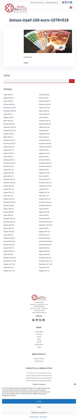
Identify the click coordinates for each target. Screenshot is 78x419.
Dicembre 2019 (8, 222)
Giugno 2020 (7, 212)
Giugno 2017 (7, 271)
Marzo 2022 (43, 176)
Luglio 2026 (7, 94)
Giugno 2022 (7, 173)
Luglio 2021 (42, 189)
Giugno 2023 (7, 153)
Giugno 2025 (43, 114)
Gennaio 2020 (43, 218)
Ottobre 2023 (7, 147)
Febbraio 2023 (8, 160)
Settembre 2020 (44, 205)
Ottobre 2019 (7, 225)
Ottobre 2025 (43, 107)
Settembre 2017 (44, 264)
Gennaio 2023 (43, 160)
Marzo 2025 (7, 120)
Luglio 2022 (42, 169)
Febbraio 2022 (8, 179)
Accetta (39, 401)
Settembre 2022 (44, 166)
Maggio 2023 (43, 153)
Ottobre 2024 (43, 127)
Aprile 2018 (7, 254)
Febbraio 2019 (8, 238)
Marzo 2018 (43, 254)
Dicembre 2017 (8, 261)
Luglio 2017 (42, 267)
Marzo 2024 (43, 137)
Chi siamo (39, 334)
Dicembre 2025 (44, 104)
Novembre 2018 (44, 241)
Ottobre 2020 (7, 205)
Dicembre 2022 (8, 163)
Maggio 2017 (43, 271)
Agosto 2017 (7, 267)
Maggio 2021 (43, 192)
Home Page (39, 332)
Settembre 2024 (8, 130)
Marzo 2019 (43, 235)
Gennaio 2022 (43, 179)
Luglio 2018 (42, 248)
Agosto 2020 (7, 209)
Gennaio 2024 (43, 140)
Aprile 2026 (42, 98)
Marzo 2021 (43, 196)
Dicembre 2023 (8, 143)
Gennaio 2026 (7, 104)
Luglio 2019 (42, 228)
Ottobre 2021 (7, 186)
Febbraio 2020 (8, 218)
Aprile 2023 (7, 156)
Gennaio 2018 (43, 257)
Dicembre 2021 (8, 182)
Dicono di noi (39, 344)
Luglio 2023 (42, 150)
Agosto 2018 (7, 248)
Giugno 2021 (7, 192)
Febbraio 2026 (43, 101)
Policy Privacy (43, 416)
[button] (75, 384)
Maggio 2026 (7, 98)
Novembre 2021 (44, 182)
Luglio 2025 (7, 114)
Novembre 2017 (44, 261)
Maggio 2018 (43, 251)
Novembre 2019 (44, 222)
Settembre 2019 (44, 225)
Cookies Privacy (34, 416)
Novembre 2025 (8, 107)
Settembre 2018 (44, 244)
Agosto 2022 (7, 169)
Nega (39, 407)
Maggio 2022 (43, 173)
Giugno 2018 (7, 251)
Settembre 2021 (44, 186)
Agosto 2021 (7, 189)
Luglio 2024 (42, 130)
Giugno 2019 (7, 231)
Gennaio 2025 (7, 124)
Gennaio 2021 (43, 199)
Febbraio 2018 (8, 257)
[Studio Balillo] (16, 13)
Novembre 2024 (8, 127)
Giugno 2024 (7, 134)
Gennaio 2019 (43, 238)
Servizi (39, 337)
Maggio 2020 (43, 212)
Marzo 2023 (43, 156)
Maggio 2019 (43, 231)
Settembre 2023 (44, 147)
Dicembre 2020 (8, 202)
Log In (39, 347)
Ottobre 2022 (7, 166)
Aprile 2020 (7, 215)
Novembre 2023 (44, 143)
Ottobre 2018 (7, 244)
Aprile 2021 (7, 196)
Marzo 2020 (43, 215)
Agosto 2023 (7, 150)
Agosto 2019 (7, 228)
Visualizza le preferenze (39, 412)
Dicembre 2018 (8, 241)
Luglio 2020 (42, 209)
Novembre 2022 (44, 163)
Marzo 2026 (7, 101)
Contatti (39, 342)
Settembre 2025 (8, 111)
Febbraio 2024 (8, 140)
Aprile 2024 (7, 137)
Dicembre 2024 (44, 124)
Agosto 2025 (43, 111)
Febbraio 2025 (43, 120)
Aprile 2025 (42, 117)
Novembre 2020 (44, 202)
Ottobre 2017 (7, 264)
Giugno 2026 (43, 94)
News (39, 339)
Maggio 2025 (7, 117)
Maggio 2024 (43, 134)
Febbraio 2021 (8, 199)
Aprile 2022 (7, 176)
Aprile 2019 (7, 235)
